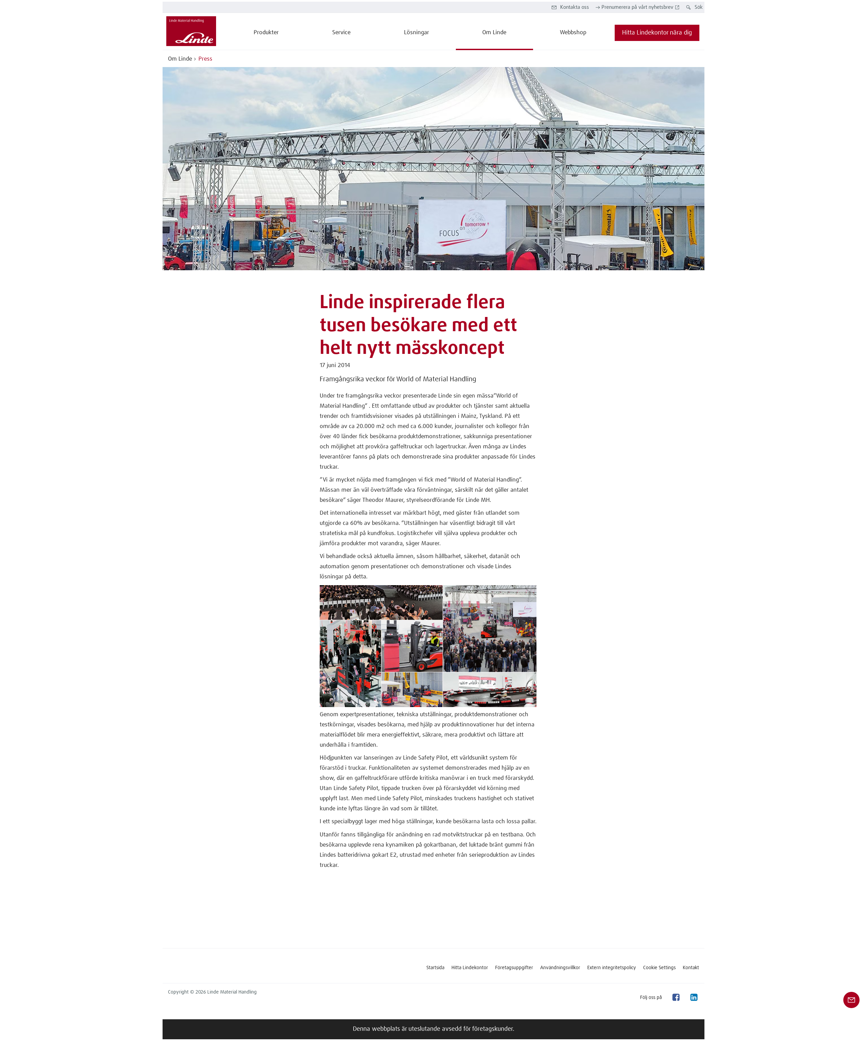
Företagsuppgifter (514, 967)
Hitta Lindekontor (469, 967)
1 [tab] (433, 262)
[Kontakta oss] (851, 1000)
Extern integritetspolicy (611, 967)
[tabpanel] (433, 168)
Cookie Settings (659, 967)
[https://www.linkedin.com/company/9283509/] (693, 997)
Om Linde (180, 59)
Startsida (435, 967)
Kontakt (691, 967)
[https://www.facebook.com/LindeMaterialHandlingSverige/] (676, 997)
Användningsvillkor (560, 967)
